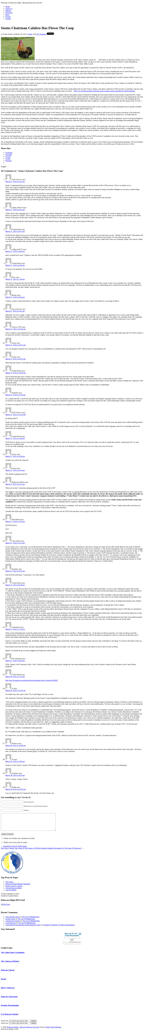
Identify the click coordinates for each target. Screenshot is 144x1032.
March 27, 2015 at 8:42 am (15, 297)
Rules (7, 15)
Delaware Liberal (7, 970)
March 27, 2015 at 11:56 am (15, 395)
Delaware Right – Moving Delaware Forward (23, 1027)
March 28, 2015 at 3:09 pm (15, 761)
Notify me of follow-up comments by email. (19, 838)
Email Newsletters (69, 944)
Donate (8, 17)
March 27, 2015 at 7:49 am (15, 279)
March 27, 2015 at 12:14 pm (15, 415)
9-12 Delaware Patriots (9, 1014)
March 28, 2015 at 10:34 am (15, 690)
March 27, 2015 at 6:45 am (15, 210)
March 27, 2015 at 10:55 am (15, 359)
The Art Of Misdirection (30, 917)
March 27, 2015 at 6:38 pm (15, 585)
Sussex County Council (13, 886)
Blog (30, 34)
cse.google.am (10, 923)
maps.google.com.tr (12, 917)
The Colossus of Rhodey (10, 961)
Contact (8, 19)
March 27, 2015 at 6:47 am (15, 231)
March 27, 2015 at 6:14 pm (15, 571)
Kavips (3, 979)
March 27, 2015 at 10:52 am (15, 345)
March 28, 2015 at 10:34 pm (15, 789)
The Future (9, 882)
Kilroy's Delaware (8, 988)
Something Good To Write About (15, 846)
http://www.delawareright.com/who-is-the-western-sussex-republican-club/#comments (104, 91)
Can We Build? (10, 890)
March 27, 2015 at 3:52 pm (15, 521)
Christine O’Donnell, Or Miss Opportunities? (59, 925)
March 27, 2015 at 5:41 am (15, 182)
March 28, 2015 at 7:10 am (15, 677)
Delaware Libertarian (9, 997)
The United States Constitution (12, 952)
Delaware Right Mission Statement (17, 884)
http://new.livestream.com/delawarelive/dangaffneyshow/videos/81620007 (31, 680)
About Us (8, 9)
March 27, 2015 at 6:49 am (15, 251)
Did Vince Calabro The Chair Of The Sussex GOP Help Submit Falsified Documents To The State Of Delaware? (41, 848)
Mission (8, 11)
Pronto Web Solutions (53, 1027)
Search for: (5, 1021)
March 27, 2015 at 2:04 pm (15, 456)
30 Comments (41, 34)
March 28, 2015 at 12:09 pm (15, 745)
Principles (8, 13)
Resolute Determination (10, 1005)
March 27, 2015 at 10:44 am (15, 329)
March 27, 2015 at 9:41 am (15, 311)
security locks (10, 919)
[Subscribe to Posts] (5, 904)
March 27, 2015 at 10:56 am (15, 373)
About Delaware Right (13, 888)
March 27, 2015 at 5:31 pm (15, 543)
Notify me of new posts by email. (15, 842)
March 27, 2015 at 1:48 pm (15, 438)
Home (7, 7)
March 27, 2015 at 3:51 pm (15, 484)
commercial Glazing (12, 921)
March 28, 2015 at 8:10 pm (15, 775)
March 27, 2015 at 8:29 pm (15, 661)
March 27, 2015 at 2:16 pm (15, 470)
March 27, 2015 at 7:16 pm (15, 629)
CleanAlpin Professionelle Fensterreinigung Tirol (22, 925)
